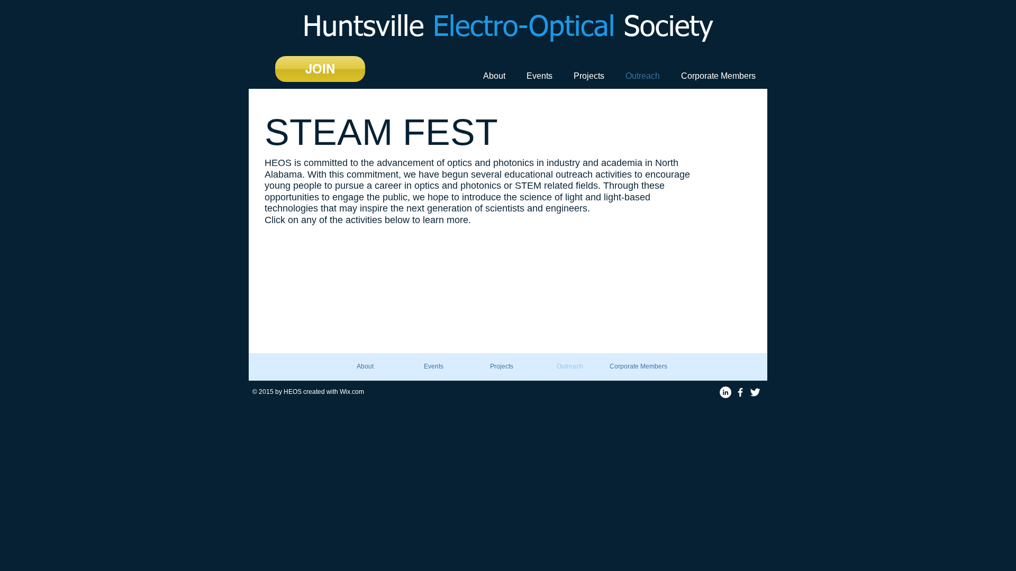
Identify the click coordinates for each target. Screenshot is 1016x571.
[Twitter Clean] (755, 392)
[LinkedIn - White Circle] (725, 392)
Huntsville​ (508, 28)
